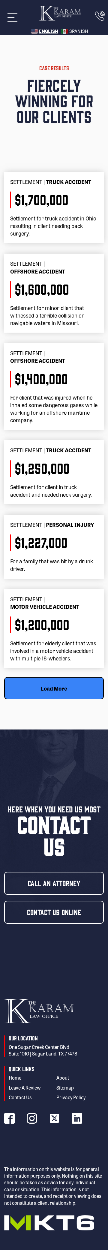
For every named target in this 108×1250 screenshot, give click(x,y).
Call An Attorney (54, 883)
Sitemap (65, 1087)
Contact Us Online (54, 911)
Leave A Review (24, 1087)
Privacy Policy (71, 1097)
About (62, 1077)
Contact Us (20, 1097)
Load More (54, 688)
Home (15, 1077)
